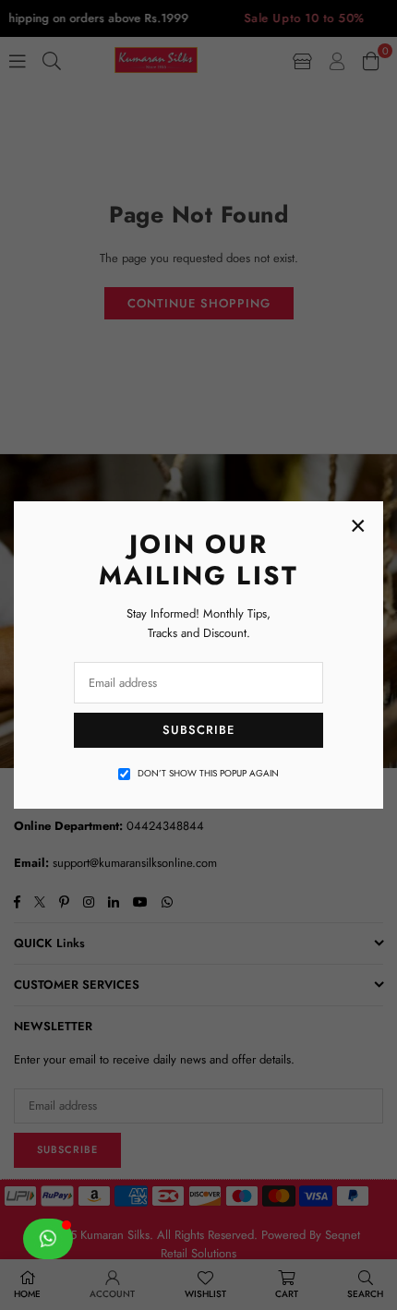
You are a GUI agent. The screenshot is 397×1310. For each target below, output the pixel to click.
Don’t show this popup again (208, 773)
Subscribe (198, 730)
